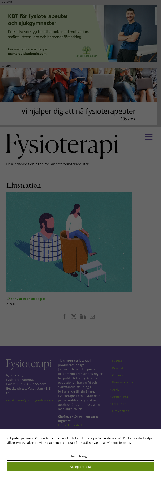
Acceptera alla (80, 467)
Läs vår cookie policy (116, 443)
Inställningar (80, 456)
